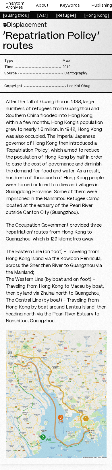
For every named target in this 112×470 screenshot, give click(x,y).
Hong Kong (97, 16)
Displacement (25, 25)
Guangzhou (15, 16)
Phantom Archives (15, 5)
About (42, 5)
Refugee (65, 16)
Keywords (70, 5)
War (42, 16)
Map (66, 60)
